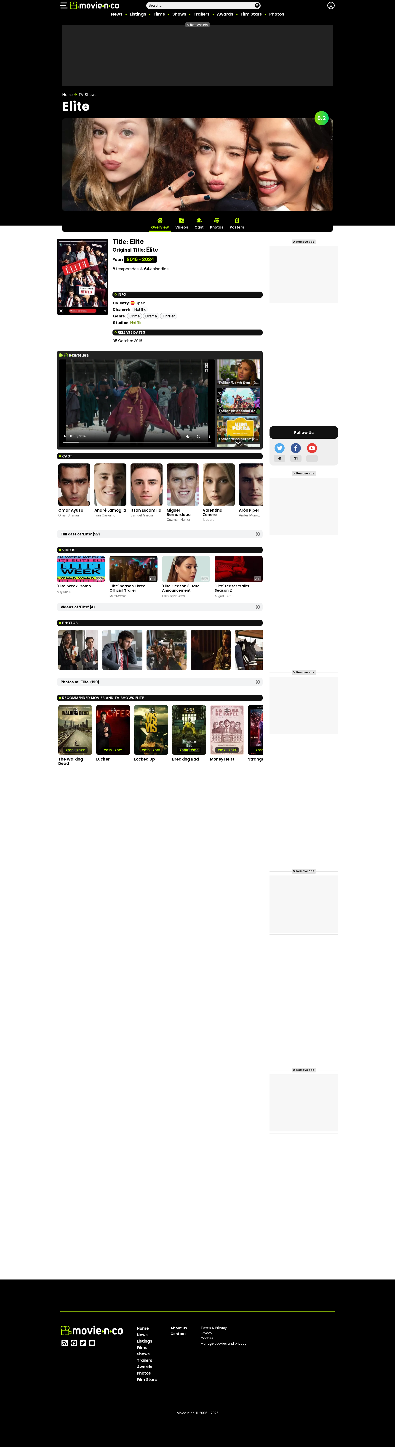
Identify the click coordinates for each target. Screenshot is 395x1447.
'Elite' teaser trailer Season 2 (232, 588)
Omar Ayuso (70, 510)
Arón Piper (249, 510)
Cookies (207, 1338)
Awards (225, 14)
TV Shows (87, 94)
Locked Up (144, 759)
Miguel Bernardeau (179, 512)
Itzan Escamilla (146, 510)
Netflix (135, 322)
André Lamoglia (110, 510)
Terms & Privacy (214, 1327)
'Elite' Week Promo (74, 586)
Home (67, 94)
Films (159, 14)
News (116, 14)
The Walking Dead (70, 761)
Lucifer (103, 759)
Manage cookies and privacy (223, 1343)
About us (179, 1328)
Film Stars (251, 14)
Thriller (169, 316)
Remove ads (199, 24)
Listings (138, 14)
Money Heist (222, 759)
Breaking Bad (185, 759)
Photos (276, 14)
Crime (134, 316)
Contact (178, 1333)
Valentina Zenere (212, 512)
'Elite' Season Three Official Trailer (127, 588)
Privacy (206, 1333)
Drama (151, 316)
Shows (179, 14)
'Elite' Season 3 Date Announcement (181, 588)
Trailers (201, 14)
